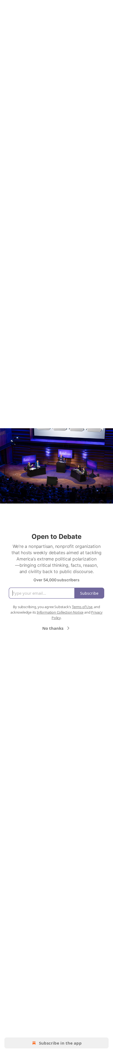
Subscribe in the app (60, 1043)
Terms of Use (82, 606)
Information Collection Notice (60, 612)
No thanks (52, 628)
